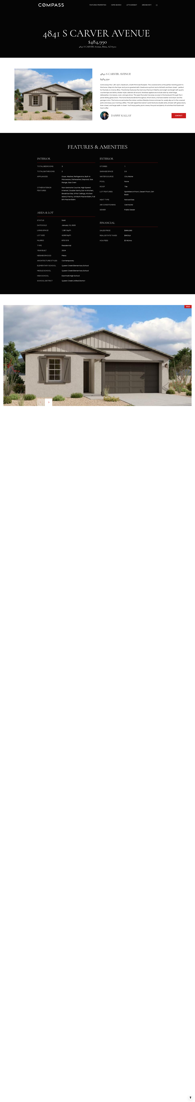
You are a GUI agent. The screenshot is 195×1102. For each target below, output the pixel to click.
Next (48, 402)
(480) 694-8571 (147, 5)
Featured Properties (97, 5)
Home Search (116, 5)
